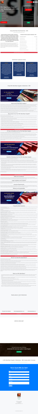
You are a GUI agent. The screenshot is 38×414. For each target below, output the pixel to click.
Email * (9, 373)
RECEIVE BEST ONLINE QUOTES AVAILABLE (19, 52)
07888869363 (4, 22)
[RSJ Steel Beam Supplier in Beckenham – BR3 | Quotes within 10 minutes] (19, 395)
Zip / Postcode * (10, 378)
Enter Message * (11, 381)
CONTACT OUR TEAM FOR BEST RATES (19, 129)
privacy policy (26, 25)
